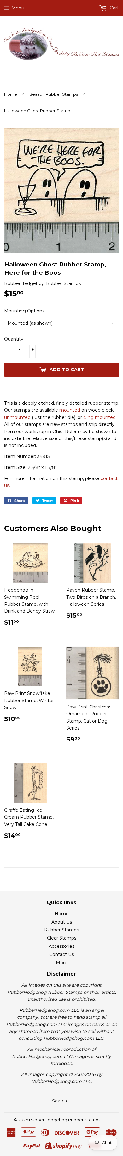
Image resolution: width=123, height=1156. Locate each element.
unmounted (17, 417)
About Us (61, 922)
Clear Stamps (61, 938)
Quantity (13, 339)
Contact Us (61, 954)
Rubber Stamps (61, 930)
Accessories (61, 946)
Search (59, 1100)
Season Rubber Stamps (53, 94)
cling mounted (99, 417)
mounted (69, 410)
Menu (17, 8)
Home (10, 94)
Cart (113, 8)
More (61, 962)
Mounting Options (24, 311)
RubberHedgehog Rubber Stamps (64, 1119)
